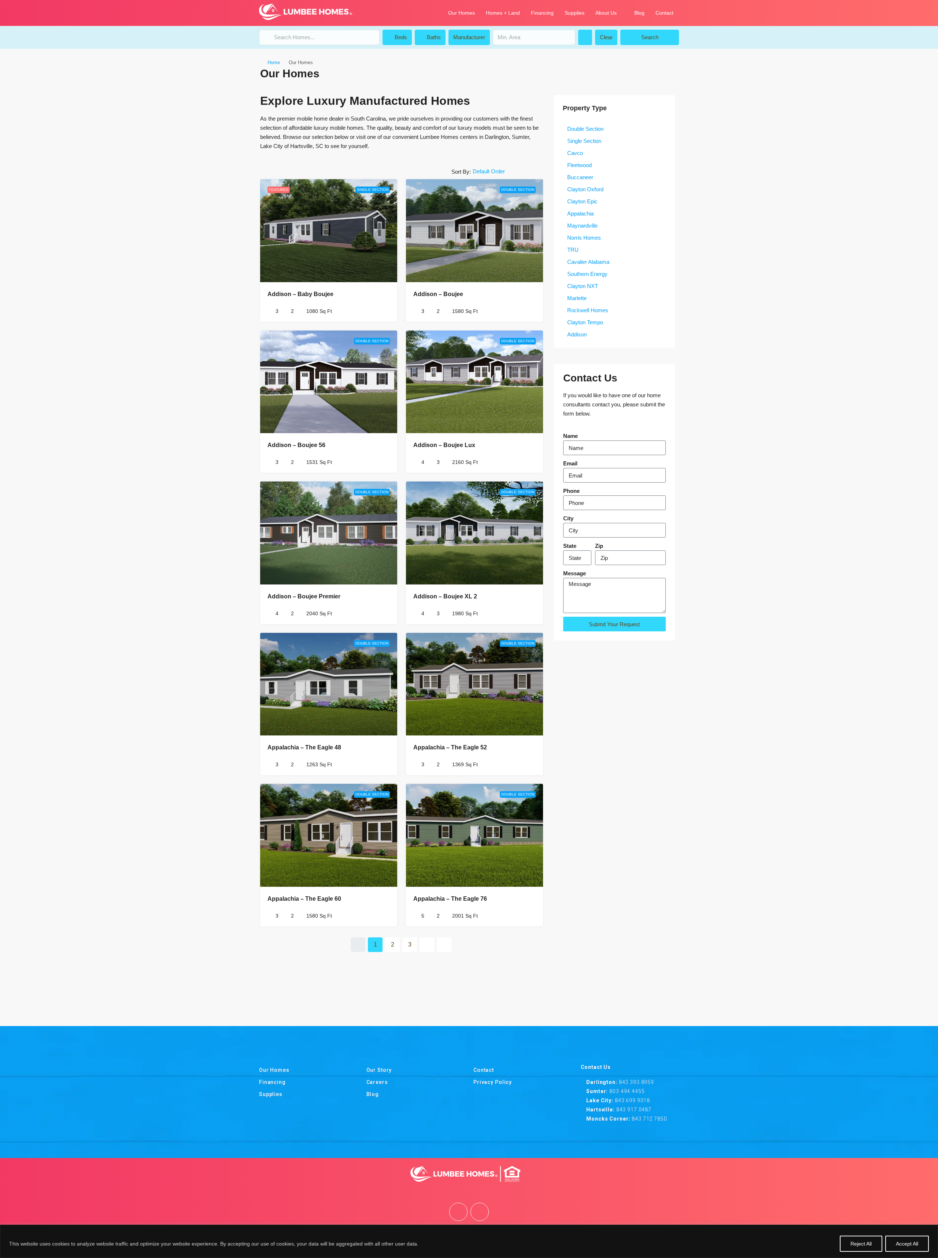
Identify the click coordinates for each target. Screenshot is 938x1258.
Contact (664, 13)
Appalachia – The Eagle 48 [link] (304, 747)
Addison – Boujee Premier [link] (303, 596)
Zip (599, 546)
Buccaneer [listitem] (580, 177)
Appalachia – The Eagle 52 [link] (450, 747)
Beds (400, 37)
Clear (606, 37)
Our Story (379, 1070)
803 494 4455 (627, 1091)
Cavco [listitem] (575, 153)
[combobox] (507, 171)
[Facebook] (458, 1212)
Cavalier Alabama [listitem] (588, 262)
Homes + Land (503, 13)
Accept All (907, 1244)
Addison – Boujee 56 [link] (296, 445)
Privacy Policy (492, 1082)
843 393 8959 (636, 1082)
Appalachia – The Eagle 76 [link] (450, 899)
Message (574, 573)
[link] (328, 230)
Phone (571, 491)
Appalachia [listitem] (580, 213)
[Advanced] (585, 37)
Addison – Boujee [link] (438, 294)
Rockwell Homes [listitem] (587, 310)
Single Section (372, 190)
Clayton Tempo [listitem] (585, 322)
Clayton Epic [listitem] (582, 201)
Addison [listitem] (577, 334)
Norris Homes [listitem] (584, 238)
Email (570, 463)
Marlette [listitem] (577, 298)
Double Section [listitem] (585, 129)
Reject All (861, 1244)
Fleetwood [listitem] (579, 165)
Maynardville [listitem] (582, 225)
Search (649, 37)
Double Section (517, 190)
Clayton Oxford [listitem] (585, 189)
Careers (377, 1082)
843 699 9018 (632, 1100)
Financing (542, 13)
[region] (469, 1241)
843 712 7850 (649, 1119)
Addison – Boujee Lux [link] (444, 445)
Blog (639, 13)
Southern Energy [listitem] (587, 274)
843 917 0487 (633, 1110)
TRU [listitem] (573, 250)
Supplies (574, 13)
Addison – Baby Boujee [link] (300, 294)
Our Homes (461, 13)
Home (273, 62)
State (569, 546)
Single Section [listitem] (584, 141)
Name (570, 436)
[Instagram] (479, 1212)
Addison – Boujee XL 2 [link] (445, 596)
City (568, 518)
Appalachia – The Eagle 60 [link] (304, 899)
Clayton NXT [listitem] (582, 286)
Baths (433, 37)
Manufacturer (469, 37)
